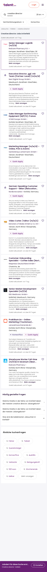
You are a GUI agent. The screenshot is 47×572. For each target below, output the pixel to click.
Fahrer (11, 441)
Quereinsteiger (15, 448)
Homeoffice (14, 455)
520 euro (12, 469)
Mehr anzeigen (14, 63)
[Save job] (43, 43)
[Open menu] (42, 4)
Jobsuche (4, 29)
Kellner (11, 476)
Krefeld (12, 29)
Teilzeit (27, 441)
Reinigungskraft (33, 462)
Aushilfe (32, 455)
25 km (38, 14)
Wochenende (31, 469)
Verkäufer (13, 462)
